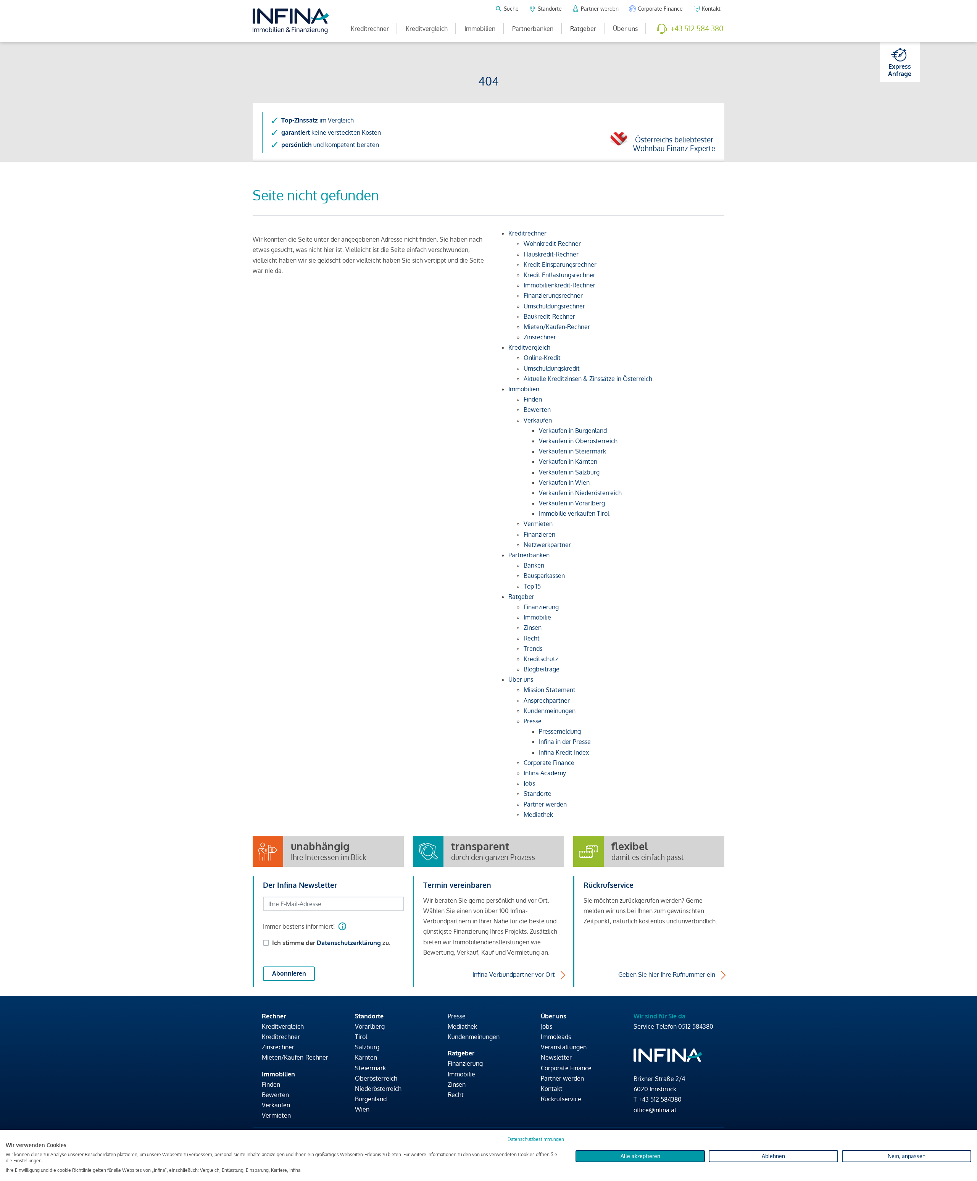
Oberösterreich (376, 1078)
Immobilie (461, 1074)
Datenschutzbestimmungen (536, 1139)
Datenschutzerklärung (349, 943)
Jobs (546, 1026)
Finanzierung (465, 1063)
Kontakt (552, 1088)
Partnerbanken (532, 28)
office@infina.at (655, 1110)
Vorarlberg (370, 1026)
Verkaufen (276, 1105)
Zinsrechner (278, 1047)
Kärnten (366, 1057)
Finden (271, 1084)
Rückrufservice (561, 1099)
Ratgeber (583, 28)
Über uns (625, 28)
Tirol (361, 1037)
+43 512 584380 (660, 1099)
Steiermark (370, 1068)
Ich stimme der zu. (331, 943)
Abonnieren (289, 973)
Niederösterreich (378, 1088)
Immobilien (479, 28)
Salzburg (367, 1047)
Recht (456, 1095)
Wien (362, 1109)
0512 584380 (695, 1026)
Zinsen (457, 1084)
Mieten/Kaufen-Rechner (295, 1057)
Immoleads (556, 1037)
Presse (457, 1016)
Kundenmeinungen (474, 1037)
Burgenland (371, 1099)
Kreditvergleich (427, 28)
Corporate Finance (566, 1068)
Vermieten (276, 1115)
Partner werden (562, 1078)
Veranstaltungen (564, 1047)
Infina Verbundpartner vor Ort (513, 974)
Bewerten (275, 1095)
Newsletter (556, 1057)
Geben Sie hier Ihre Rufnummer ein (666, 974)
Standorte (369, 1016)
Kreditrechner (370, 28)
